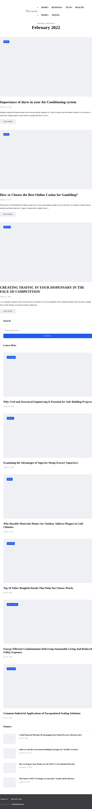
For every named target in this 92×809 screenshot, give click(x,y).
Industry (11, 668)
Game (6, 134)
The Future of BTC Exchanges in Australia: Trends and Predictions (46, 779)
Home (44, 7)
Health (79, 7)
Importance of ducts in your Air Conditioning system (38, 102)
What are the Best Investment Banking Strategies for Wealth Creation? (48, 749)
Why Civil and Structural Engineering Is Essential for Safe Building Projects (47, 401)
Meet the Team (17, 3)
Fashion (11, 543)
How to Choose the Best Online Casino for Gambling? (39, 195)
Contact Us (4, 3)
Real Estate (12, 604)
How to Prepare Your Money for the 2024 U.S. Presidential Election (47, 764)
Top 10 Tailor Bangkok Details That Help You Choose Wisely (38, 588)
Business (56, 7)
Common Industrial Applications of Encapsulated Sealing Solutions (41, 713)
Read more (7, 121)
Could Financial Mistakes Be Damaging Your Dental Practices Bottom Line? (50, 735)
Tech (68, 7)
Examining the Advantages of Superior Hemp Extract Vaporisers (40, 462)
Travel (56, 15)
